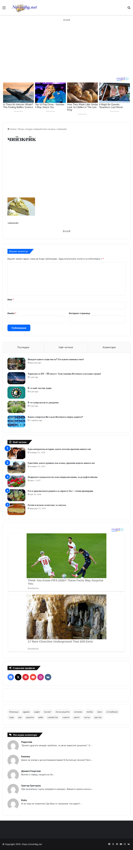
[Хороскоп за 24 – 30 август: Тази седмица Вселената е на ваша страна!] (16, 378)
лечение (78, 712)
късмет (47, 712)
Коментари (109, 347)
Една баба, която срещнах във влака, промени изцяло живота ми (61, 463)
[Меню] (4, 8)
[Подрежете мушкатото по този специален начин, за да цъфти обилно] (16, 481)
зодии (37, 712)
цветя (76, 717)
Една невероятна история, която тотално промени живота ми (59, 449)
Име (10, 299)
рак (20, 717)
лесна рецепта (63, 712)
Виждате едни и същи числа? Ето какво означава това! (56, 359)
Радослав (26, 742)
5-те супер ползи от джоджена (43, 402)
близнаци (13, 712)
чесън (87, 717)
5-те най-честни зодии (39, 388)
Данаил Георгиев (31, 771)
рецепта (30, 717)
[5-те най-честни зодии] (16, 393)
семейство (53, 717)
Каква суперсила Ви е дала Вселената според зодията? (55, 417)
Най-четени (66, 347)
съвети (65, 717)
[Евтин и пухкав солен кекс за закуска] (16, 509)
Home (12, 129)
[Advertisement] (66, 52)
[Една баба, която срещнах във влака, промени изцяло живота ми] (16, 467)
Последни (23, 347)
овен (99, 712)
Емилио (25, 756)
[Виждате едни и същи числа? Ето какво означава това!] (16, 364)
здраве (26, 712)
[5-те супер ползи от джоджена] (16, 407)
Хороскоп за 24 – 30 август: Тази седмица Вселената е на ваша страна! (64, 373)
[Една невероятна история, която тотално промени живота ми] (16, 453)
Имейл (11, 313)
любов (90, 712)
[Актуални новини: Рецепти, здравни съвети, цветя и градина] (24, 7)
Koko (24, 800)
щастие (98, 717)
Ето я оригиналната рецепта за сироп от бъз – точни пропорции (60, 491)
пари (11, 717)
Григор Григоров (31, 785)
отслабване (112, 712)
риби (40, 717)
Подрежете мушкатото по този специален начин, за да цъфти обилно (62, 477)
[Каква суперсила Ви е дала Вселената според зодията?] (16, 421)
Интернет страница (79, 313)
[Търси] (129, 8)
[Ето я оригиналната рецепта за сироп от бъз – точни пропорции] (16, 495)
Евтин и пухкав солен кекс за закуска (47, 505)
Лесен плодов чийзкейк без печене (36, 129)
